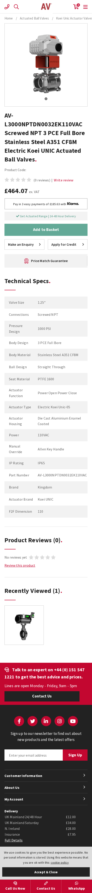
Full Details (14, 840)
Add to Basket (46, 229)
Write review (63, 180)
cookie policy (60, 863)
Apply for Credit (64, 244)
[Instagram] (59, 721)
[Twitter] (32, 721)
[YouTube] (73, 721)
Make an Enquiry (21, 244)
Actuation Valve (46, 6)
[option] (24, 627)
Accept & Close (46, 872)
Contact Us (42, 696)
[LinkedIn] (46, 721)
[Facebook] (19, 721)
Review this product (19, 565)
